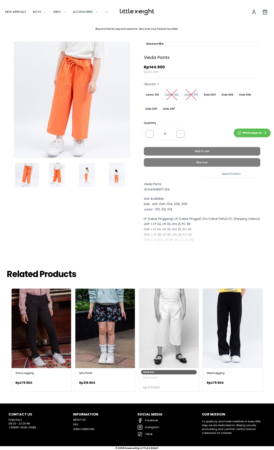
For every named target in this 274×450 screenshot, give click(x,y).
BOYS (37, 12)
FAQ (75, 424)
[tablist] (202, 174)
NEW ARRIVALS (15, 12)
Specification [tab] (231, 174)
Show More (151, 251)
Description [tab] (173, 174)
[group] (202, 101)
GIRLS (57, 12)
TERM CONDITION (83, 429)
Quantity (150, 123)
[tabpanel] (202, 217)
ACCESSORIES (83, 12)
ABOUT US (79, 420)
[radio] (152, 94)
